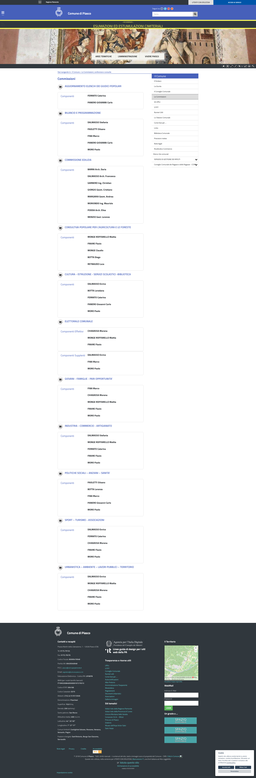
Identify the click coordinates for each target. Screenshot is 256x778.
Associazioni (109, 696)
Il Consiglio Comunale (162, 91)
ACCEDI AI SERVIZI (234, 2)
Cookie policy (231, 762)
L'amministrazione (127, 56)
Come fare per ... (160, 122)
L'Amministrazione (126, 66)
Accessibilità (97, 748)
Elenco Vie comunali (160, 154)
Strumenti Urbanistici (113, 693)
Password (168, 698)
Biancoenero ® (138, 759)
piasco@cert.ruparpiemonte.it (72, 668)
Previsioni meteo (160, 138)
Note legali (158, 143)
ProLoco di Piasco (112, 720)
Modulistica (109, 688)
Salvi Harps (109, 728)
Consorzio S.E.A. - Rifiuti (114, 717)
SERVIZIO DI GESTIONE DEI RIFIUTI (167, 159)
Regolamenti (110, 690)
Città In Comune (173, 756)
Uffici (107, 665)
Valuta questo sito (129, 762)
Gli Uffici (157, 102)
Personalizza (235, 771)
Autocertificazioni (111, 679)
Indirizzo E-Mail (170, 690)
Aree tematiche (104, 56)
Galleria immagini (111, 699)
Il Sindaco (157, 81)
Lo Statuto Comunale (162, 117)
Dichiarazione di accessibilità (128, 766)
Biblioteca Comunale (162, 133)
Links (156, 128)
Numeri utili (109, 674)
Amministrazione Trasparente (116, 685)
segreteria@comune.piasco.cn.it (73, 672)
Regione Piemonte (52, 2)
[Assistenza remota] (181, 756)
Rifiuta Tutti (243, 767)
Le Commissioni (160, 96)
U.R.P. (156, 107)
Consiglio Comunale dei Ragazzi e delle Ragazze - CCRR (175, 164)
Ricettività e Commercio (163, 149)
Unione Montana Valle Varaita (116, 714)
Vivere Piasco (152, 56)
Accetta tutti (226, 767)
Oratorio (108, 722)
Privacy (71, 748)
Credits (83, 748)
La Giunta (157, 86)
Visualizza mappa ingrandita (173, 681)
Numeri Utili (158, 112)
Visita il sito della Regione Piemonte (118, 708)
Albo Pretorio (110, 682)
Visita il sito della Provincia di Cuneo (118, 711)
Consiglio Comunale (112, 671)
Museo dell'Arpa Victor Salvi (115, 725)
